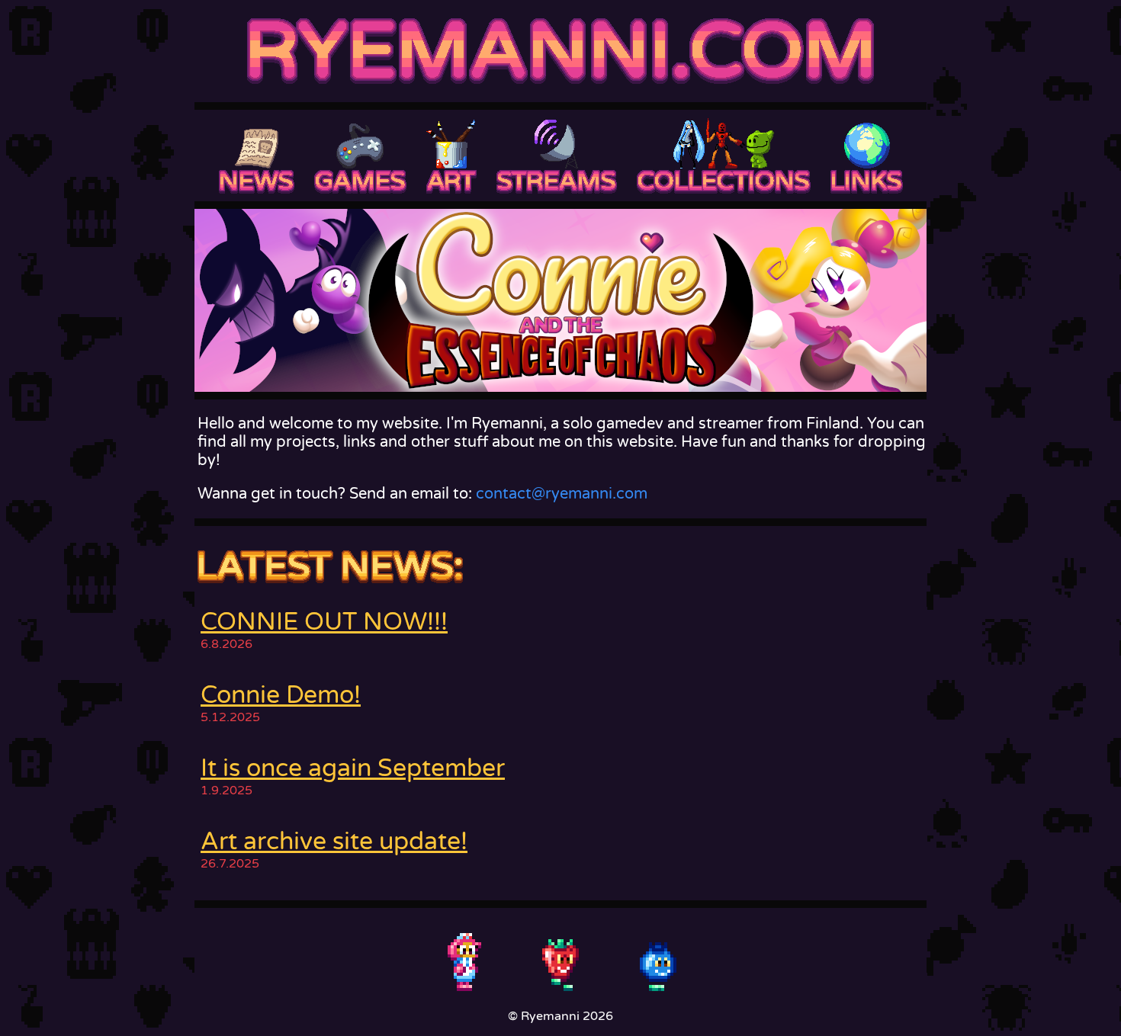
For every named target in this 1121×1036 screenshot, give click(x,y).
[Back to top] (560, 961)
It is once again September (353, 768)
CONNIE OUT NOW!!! (324, 622)
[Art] (451, 155)
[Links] (866, 155)
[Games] (360, 155)
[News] (256, 155)
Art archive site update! (334, 841)
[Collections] (724, 155)
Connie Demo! (281, 695)
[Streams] (556, 155)
